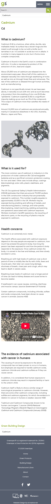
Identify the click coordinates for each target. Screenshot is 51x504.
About (25, 472)
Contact (26, 477)
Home (25, 454)
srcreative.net (33, 503)
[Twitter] (28, 484)
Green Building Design (13, 425)
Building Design (25, 463)
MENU (40, 4)
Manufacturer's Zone (25, 467)
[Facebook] (22, 484)
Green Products (25, 458)
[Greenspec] (4, 3)
